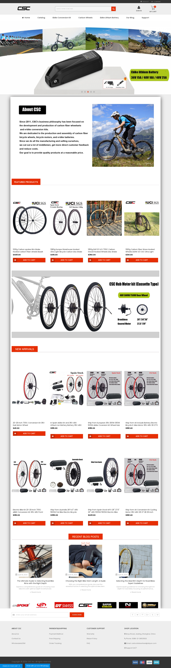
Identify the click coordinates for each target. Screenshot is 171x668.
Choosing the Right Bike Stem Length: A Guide (86, 581)
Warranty (90, 634)
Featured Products (26, 182)
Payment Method (56, 634)
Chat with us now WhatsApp (37, 666)
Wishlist (146, 2)
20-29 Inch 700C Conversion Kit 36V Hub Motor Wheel (28, 424)
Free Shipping (54, 638)
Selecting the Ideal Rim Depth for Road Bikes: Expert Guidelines (135, 582)
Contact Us (16, 638)
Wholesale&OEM (18, 643)
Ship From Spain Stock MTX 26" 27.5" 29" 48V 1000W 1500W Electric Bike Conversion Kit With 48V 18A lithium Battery (103, 513)
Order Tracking (55, 643)
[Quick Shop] (15, 260)
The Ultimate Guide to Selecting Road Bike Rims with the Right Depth (35, 582)
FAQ (88, 643)
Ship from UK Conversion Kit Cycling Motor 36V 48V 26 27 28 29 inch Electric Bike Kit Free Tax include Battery (141, 513)
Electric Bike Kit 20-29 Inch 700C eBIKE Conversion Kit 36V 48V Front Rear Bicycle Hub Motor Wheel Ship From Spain (28, 513)
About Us (15, 634)
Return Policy (92, 638)
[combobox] (85, 9)
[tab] (26, 182)
